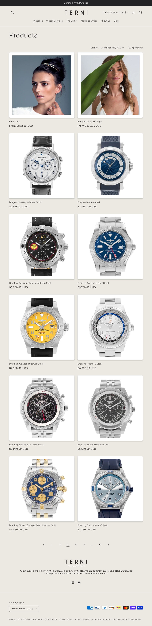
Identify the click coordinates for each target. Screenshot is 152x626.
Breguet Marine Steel (88, 202)
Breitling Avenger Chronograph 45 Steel (30, 283)
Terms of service (82, 619)
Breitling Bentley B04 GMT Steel (26, 444)
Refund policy (51, 619)
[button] (12, 12)
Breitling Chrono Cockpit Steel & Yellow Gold (32, 525)
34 (100, 544)
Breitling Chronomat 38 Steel (92, 525)
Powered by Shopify (33, 619)
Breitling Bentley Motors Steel (93, 444)
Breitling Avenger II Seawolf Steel (26, 363)
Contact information (101, 619)
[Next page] (108, 544)
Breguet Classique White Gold (25, 202)
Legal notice (135, 619)
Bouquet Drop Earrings (89, 121)
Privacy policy (66, 619)
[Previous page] (44, 544)
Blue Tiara (14, 121)
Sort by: (94, 47)
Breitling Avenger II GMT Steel (93, 283)
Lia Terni (20, 619)
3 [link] (68, 544)
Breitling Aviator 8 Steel (89, 363)
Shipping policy (120, 619)
